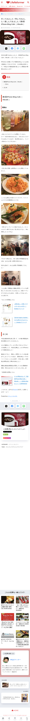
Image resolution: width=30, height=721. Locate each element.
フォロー (15, 719)
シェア (9, 719)
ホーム (3, 719)
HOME (15, 710)
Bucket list (20, 6)
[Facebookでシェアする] (12, 48)
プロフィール (4, 6)
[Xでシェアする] (6, 48)
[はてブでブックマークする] (18, 48)
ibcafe (8, 447)
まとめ (5, 87)
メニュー (21, 719)
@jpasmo (15, 389)
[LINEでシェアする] (24, 48)
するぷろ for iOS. (12, 396)
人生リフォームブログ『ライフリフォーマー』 (15, 10)
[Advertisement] (15, 519)
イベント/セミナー (14, 444)
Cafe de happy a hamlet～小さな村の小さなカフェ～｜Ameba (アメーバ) (21, 320)
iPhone (14, 447)
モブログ (20, 447)
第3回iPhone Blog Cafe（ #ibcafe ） (13, 81)
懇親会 (6, 84)
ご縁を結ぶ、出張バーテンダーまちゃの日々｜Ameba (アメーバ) (21, 306)
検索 (27, 719)
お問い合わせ (12, 6)
